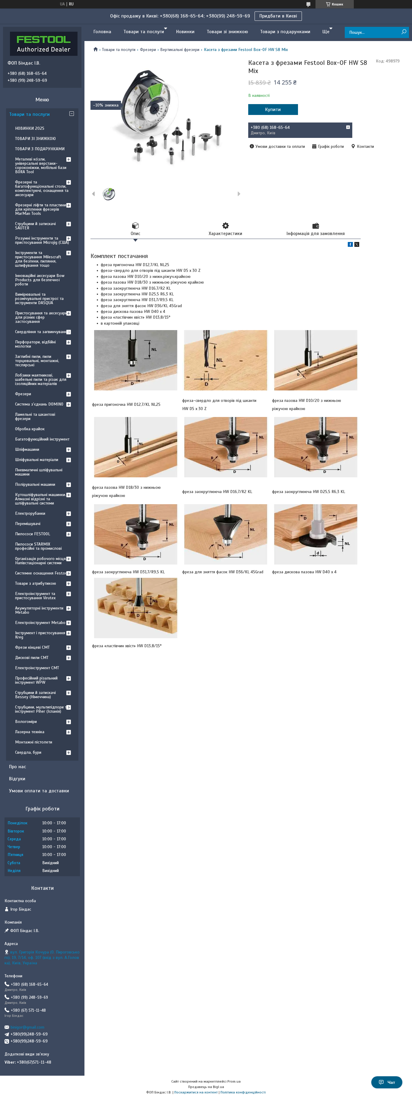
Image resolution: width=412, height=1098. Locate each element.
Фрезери (148, 49)
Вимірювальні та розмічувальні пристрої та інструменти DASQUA (39, 298)
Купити (273, 110)
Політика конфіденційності (243, 1092)
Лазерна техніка (29, 731)
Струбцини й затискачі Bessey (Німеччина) (35, 694)
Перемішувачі (27, 523)
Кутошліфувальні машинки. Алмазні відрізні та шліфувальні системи (40, 499)
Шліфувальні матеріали (36, 459)
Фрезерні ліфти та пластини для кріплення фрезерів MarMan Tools (40, 209)
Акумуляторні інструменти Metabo (39, 610)
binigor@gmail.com (27, 1027)
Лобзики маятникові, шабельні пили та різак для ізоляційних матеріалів (40, 379)
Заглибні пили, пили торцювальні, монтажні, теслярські (37, 361)
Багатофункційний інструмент (42, 439)
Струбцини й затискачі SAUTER (35, 226)
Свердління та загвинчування (42, 331)
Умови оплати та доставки (39, 791)
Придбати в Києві (278, 16)
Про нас (17, 767)
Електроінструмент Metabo (40, 622)
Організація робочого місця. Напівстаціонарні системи (41, 560)
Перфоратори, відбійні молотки (35, 344)
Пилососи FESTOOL (32, 533)
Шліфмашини (27, 449)
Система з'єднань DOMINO (39, 404)
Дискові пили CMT (32, 657)
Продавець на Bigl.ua (206, 1087)
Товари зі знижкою (227, 32)
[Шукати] (403, 32)
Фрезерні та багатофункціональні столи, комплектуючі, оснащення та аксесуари (41, 188)
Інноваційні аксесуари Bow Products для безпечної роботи (40, 280)
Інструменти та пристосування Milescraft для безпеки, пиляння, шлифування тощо (38, 259)
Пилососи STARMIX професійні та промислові (38, 546)
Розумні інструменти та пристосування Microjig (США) (42, 240)
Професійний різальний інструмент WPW (36, 680)
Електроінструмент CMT (37, 667)
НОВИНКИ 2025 (29, 128)
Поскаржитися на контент (196, 1092)
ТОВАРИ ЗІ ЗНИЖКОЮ (35, 138)
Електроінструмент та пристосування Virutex (35, 595)
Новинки (185, 32)
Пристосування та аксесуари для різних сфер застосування (41, 317)
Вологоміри (26, 721)
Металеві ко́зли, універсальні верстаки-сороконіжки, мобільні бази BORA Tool (40, 165)
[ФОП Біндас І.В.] (44, 43)
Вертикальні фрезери (179, 49)
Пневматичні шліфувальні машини (38, 472)
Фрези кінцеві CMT (32, 647)
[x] (356, 245)
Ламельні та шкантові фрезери (35, 416)
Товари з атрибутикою (35, 583)
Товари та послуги (143, 32)
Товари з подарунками (285, 32)
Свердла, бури (28, 752)
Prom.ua (234, 1081)
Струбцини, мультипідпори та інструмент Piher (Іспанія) (42, 709)
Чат (391, 1082)
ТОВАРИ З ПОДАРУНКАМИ (40, 148)
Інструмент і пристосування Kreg (40, 635)
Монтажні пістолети (33, 742)
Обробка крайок (30, 428)
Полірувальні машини (35, 484)
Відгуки (17, 779)
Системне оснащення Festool (41, 573)
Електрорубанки (30, 513)
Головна (102, 32)
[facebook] (350, 245)
